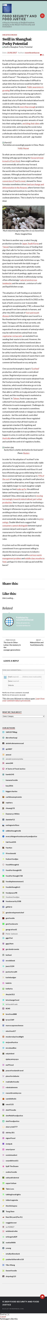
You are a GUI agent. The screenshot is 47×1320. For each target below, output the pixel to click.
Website (11, 685)
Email (25, 677)
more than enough (27, 107)
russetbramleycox (32, 53)
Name (13, 681)
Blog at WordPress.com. (13, 1309)
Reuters (26, 453)
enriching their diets (30, 123)
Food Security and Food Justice (19, 17)
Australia (6, 438)
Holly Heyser (23, 148)
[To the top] (42, 1296)
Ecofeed (35, 368)
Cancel (3, 1316)
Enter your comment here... (12, 670)
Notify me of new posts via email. (14, 695)
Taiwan (5, 247)
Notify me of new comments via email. (15, 692)
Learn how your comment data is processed (23, 699)
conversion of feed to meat (14, 181)
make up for (22, 489)
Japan (24, 243)
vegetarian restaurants (12, 336)
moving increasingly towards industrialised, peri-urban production (22, 499)
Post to (3, 1314)
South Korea (33, 243)
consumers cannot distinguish (15, 525)
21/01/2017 (12, 53)
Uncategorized (9, 35)
